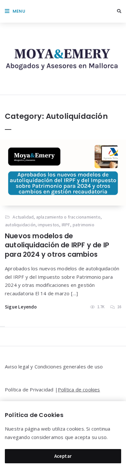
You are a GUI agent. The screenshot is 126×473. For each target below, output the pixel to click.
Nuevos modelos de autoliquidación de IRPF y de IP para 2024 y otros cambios (57, 245)
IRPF (66, 225)
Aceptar (63, 456)
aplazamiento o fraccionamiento (68, 217)
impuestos (48, 225)
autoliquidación (20, 225)
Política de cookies (79, 389)
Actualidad (23, 217)
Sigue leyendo (21, 307)
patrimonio (83, 225)
